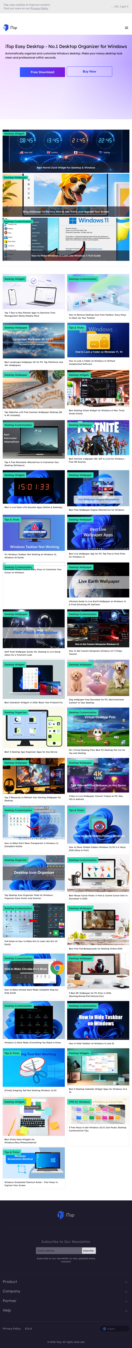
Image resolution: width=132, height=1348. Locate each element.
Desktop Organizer (15, 712)
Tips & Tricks (76, 327)
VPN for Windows (79, 1101)
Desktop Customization (18, 221)
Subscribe (88, 1250)
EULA (28, 1328)
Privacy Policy (12, 1328)
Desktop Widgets (14, 133)
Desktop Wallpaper (15, 177)
